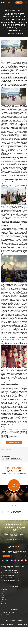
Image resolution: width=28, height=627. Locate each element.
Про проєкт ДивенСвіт (7, 612)
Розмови (8, 452)
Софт (2, 602)
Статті (3, 591)
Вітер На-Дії (4, 606)
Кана (7, 458)
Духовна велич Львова (16, 458)
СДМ (3, 458)
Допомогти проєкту (14, 485)
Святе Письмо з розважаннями (10, 604)
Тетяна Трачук (11, 10)
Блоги (2, 593)
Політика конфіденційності (14, 620)
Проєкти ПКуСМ (5, 615)
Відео (2, 597)
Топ (3, 452)
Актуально (4, 589)
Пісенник (3, 599)
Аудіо (2, 595)
